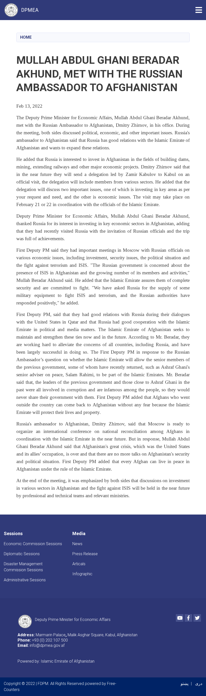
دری (198, 683)
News (77, 543)
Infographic (82, 574)
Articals (78, 563)
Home (26, 37)
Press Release (85, 553)
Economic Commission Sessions (33, 543)
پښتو (184, 683)
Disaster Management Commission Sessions (23, 566)
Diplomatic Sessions (22, 553)
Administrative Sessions (25, 580)
